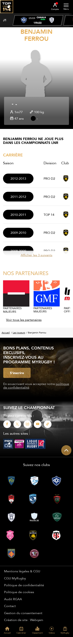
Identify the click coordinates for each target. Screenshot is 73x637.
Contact (10, 605)
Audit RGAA (13, 599)
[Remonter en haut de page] (66, 450)
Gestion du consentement (23, 613)
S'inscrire (17, 372)
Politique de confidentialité (24, 585)
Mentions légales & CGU (22, 571)
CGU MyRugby (15, 578)
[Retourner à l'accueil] (6, 14)
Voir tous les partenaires (24, 320)
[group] (38, 20)
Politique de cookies (19, 592)
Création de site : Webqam (23, 620)
